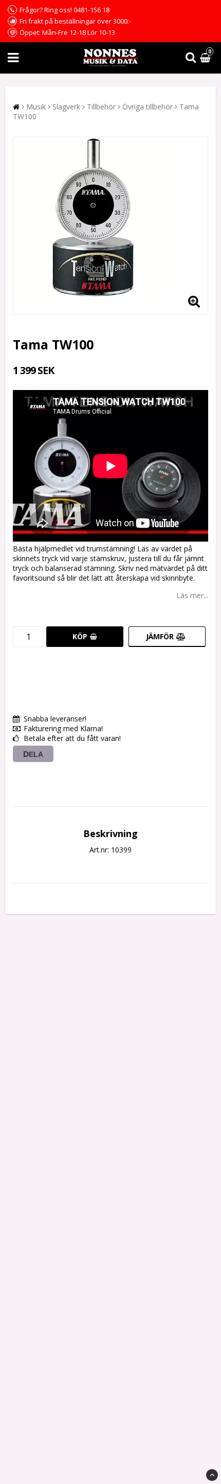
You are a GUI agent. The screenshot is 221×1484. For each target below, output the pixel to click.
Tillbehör (101, 107)
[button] (206, 57)
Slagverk (66, 107)
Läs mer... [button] (192, 595)
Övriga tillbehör (147, 107)
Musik (36, 107)
